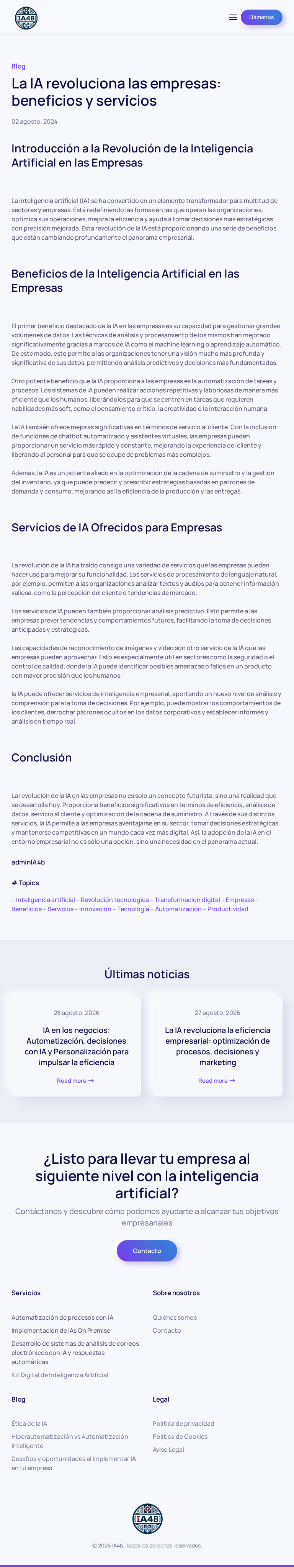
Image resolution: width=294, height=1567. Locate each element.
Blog (18, 66)
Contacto (147, 1251)
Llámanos (261, 17)
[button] (233, 17)
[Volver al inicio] (25, 17)
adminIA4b (28, 862)
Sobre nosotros (176, 1292)
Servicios (26, 1292)
